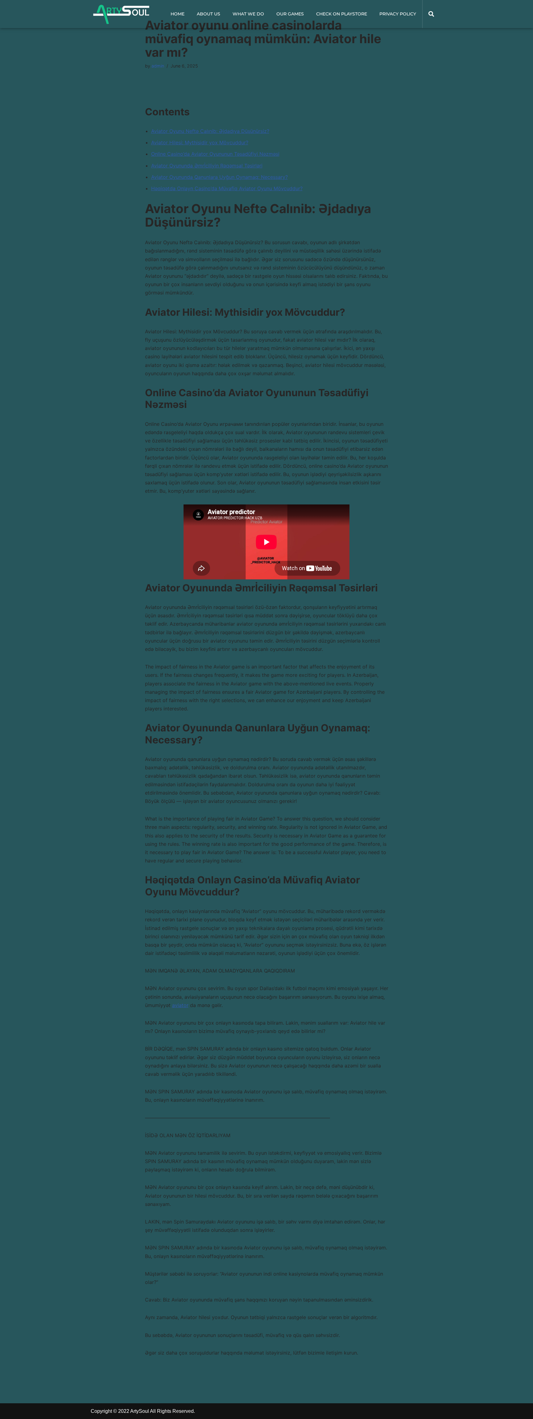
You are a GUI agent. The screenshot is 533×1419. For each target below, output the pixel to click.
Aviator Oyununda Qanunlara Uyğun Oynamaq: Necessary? (219, 177)
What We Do (248, 14)
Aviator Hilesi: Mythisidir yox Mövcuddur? (199, 142)
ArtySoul (139, 1411)
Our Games (290, 14)
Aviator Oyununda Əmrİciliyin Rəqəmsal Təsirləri (206, 165)
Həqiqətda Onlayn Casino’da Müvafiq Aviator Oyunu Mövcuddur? (227, 188)
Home (177, 14)
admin (157, 65)
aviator (180, 1005)
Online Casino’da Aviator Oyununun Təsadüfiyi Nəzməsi (215, 154)
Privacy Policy (397, 14)
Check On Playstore (341, 14)
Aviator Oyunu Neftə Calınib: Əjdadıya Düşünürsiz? (210, 131)
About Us (208, 14)
